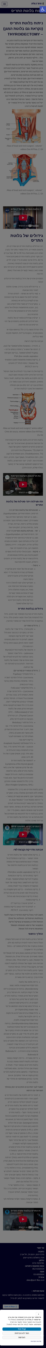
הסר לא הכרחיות (22, 1333)
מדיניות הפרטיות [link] (36, 1341)
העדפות (21, 1337)
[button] (43, 9)
